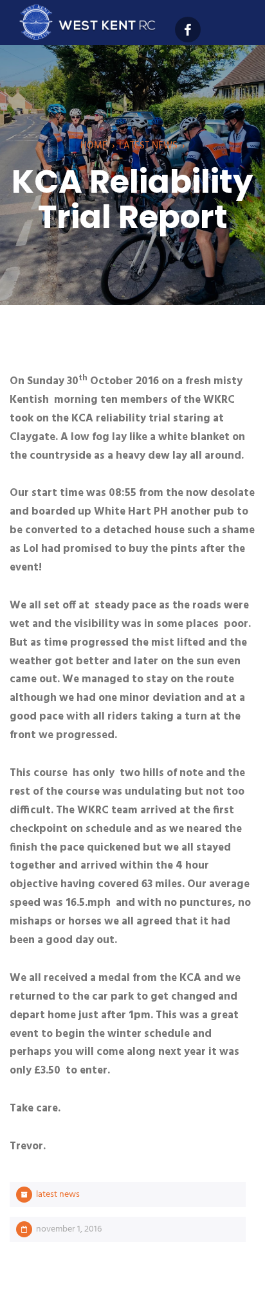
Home (93, 146)
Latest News (148, 146)
